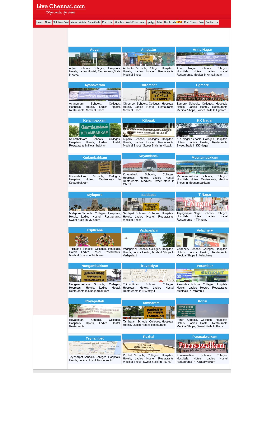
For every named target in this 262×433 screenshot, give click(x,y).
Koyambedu (148, 156)
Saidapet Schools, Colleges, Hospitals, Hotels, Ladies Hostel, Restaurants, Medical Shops (149, 216)
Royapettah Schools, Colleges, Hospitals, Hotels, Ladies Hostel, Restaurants (95, 323)
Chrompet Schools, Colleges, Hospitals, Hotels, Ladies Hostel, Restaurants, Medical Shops (149, 107)
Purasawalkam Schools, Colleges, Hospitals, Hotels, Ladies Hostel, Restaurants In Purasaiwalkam (202, 358)
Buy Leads (170, 22)
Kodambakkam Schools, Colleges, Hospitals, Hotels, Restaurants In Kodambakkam (95, 179)
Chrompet (148, 85)
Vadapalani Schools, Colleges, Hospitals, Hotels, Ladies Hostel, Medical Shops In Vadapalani (149, 252)
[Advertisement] (157, 9)
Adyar (95, 50)
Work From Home (135, 22)
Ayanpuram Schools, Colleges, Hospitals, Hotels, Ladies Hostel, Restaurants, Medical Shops (95, 107)
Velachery (205, 230)
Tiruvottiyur (148, 266)
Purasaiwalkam (204, 337)
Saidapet (148, 195)
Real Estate (190, 22)
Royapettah (94, 301)
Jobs (159, 22)
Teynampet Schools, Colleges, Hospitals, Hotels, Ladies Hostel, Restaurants (95, 358)
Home (39, 22)
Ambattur (148, 50)
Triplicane (95, 230)
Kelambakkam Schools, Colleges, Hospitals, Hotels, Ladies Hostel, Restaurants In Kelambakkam (95, 142)
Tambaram (151, 303)
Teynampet (95, 338)
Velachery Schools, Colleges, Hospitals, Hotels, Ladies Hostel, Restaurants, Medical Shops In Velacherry (202, 252)
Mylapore (94, 195)
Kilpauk (148, 120)
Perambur (205, 266)
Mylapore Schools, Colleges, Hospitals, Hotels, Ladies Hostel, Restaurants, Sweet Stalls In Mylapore (95, 216)
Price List (107, 22)
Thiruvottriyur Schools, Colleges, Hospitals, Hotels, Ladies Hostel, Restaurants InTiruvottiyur (149, 287)
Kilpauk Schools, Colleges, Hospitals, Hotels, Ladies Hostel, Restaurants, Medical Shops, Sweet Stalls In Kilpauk (149, 142)
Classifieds (94, 22)
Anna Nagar (202, 50)
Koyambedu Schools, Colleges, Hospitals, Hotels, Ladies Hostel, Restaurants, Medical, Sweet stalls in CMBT (149, 179)
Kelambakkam (94, 120)
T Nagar (205, 194)
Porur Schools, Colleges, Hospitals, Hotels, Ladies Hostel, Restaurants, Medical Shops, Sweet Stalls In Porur (202, 323)
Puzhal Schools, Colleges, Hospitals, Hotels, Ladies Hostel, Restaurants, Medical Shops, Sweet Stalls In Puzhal (149, 358)
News (48, 22)
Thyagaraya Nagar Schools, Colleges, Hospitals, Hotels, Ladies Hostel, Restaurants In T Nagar (202, 216)
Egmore (202, 85)
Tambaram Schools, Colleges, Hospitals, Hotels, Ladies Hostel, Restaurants (149, 323)
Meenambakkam (205, 158)
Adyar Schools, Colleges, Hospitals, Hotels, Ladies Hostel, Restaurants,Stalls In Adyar (95, 71)
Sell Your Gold (60, 22)
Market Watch (78, 22)
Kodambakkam (94, 158)
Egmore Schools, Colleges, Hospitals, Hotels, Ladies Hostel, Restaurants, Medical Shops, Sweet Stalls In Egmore (202, 107)
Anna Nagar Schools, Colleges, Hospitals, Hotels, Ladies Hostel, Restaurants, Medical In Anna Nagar (202, 71)
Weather (119, 22)
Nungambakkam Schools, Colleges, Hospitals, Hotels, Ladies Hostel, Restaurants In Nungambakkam (95, 287)
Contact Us (212, 22)
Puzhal (148, 337)
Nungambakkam (95, 266)
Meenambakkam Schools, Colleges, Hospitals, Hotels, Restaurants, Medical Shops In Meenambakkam (202, 179)
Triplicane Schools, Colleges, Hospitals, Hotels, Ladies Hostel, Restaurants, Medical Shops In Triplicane (95, 252)
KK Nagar (205, 120)
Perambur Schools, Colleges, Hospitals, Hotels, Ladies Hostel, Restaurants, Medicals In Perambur (202, 287)
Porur (202, 301)
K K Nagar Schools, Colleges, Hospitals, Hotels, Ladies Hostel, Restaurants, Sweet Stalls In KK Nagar (202, 142)
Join (201, 22)
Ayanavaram (95, 85)
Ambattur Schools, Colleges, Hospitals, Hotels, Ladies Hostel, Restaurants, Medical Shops (149, 71)
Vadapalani (149, 230)
